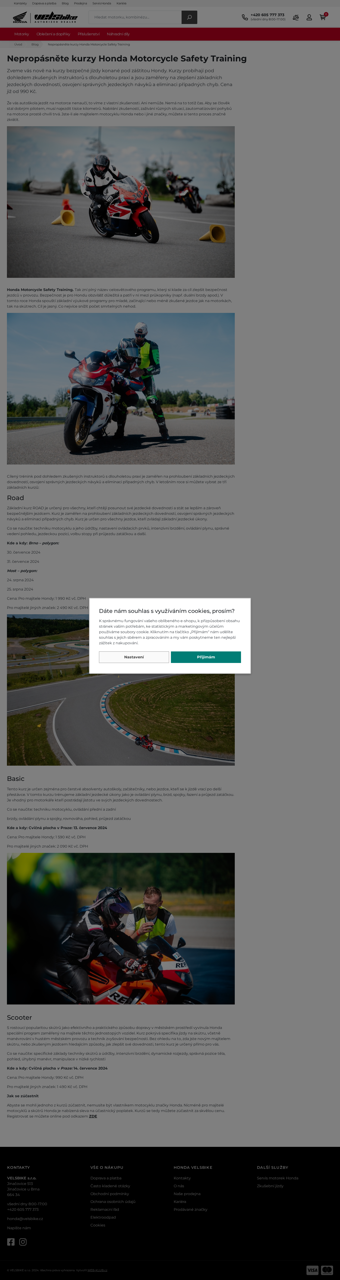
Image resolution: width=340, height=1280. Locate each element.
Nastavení (134, 657)
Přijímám (206, 657)
